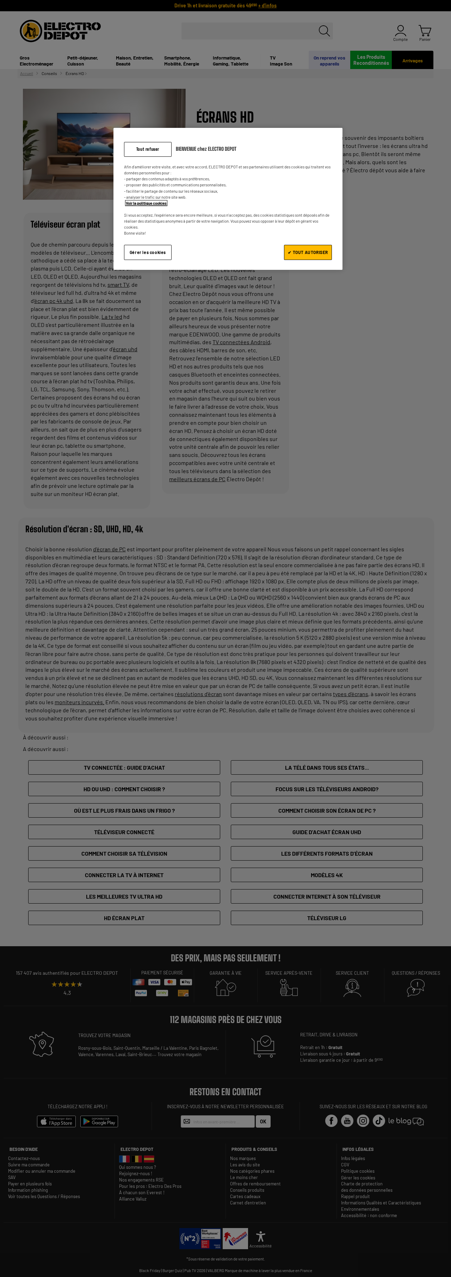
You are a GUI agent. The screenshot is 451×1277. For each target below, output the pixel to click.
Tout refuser (147, 149)
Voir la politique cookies (146, 203)
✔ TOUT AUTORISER (308, 252)
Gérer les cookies (148, 252)
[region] (227, 199)
